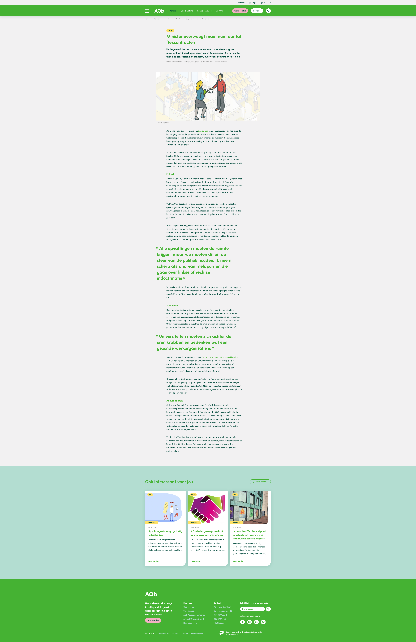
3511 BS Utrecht (220, 615)
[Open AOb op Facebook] (242, 622)
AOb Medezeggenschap (194, 615)
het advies (203, 131)
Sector (256, 11)
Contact (241, 3)
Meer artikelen (262, 482)
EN (270, 3)
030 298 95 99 (220, 619)
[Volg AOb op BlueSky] (263, 622)
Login (254, 3)
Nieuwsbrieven (190, 623)
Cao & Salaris (187, 11)
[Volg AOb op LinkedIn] (256, 622)
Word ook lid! (240, 11)
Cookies (185, 633)
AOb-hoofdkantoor (222, 607)
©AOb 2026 (150, 633)
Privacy (175, 633)
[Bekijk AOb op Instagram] (249, 622)
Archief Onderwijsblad (193, 619)
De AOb (219, 11)
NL (265, 3)
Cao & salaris (189, 607)
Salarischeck (189, 611)
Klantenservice (197, 633)
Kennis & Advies (204, 11)
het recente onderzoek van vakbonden (220, 357)
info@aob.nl (219, 623)
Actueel (173, 11)
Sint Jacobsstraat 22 (223, 611)
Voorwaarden (163, 633)
